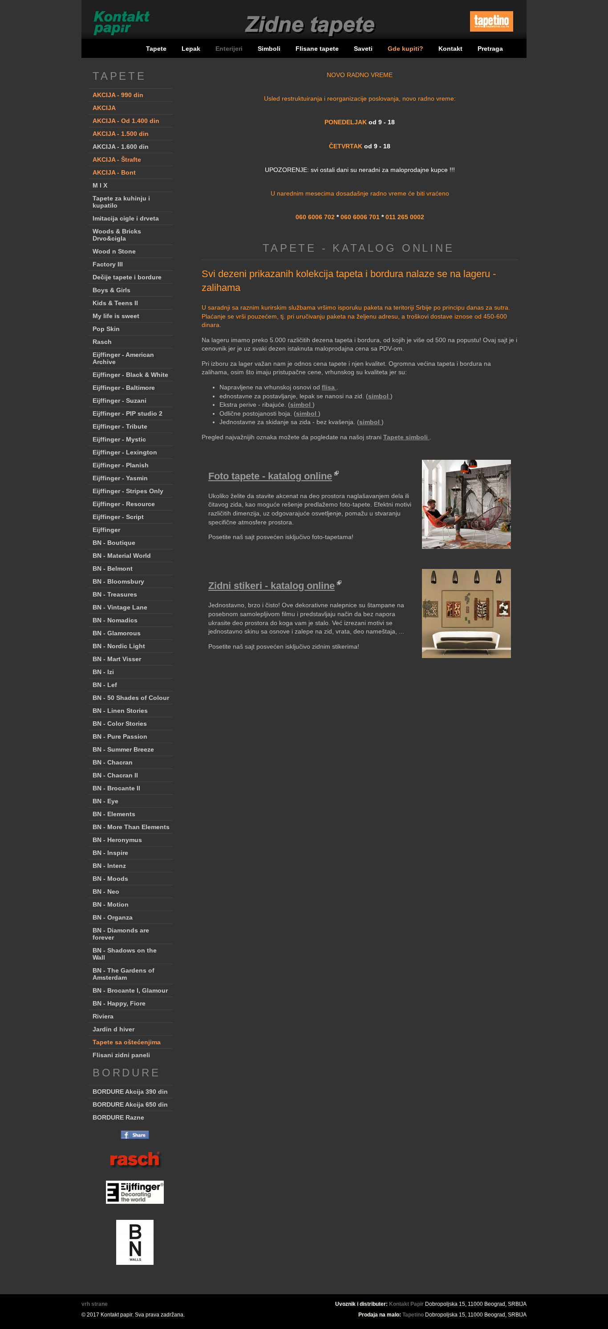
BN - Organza (113, 917)
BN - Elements (114, 814)
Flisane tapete (317, 48)
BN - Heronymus (117, 839)
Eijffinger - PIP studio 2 (127, 413)
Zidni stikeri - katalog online (271, 585)
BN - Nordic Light (119, 646)
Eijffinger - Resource (124, 503)
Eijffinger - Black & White (130, 374)
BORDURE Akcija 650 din (130, 1104)
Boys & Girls (111, 290)
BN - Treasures (115, 594)
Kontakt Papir (406, 1304)
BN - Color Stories (120, 723)
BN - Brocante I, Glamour (130, 990)
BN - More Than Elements (131, 826)
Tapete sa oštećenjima (127, 1042)
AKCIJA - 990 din (118, 94)
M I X (100, 185)
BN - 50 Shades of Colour (131, 697)
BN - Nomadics (115, 620)
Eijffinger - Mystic (119, 439)
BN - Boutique (114, 542)
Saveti (363, 48)
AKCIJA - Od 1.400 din (126, 120)
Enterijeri (229, 48)
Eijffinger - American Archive (123, 358)
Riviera (103, 1016)
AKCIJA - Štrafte (117, 159)
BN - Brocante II (116, 788)
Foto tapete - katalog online (270, 476)
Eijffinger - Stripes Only (128, 491)
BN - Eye (105, 801)
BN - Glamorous (117, 633)
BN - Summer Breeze (123, 749)
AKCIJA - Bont (114, 172)
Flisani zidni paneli (121, 1055)
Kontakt (450, 48)
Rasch (102, 341)
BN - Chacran (113, 762)
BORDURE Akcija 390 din (130, 1091)
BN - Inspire (110, 852)
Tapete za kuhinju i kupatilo (121, 202)
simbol (379, 396)
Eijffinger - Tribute (120, 426)
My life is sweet (116, 315)
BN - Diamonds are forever (121, 934)
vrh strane (94, 1304)
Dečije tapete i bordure (127, 277)
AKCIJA (104, 107)
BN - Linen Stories (120, 710)
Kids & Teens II (115, 303)
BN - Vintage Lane (120, 607)
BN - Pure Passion (120, 736)
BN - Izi (103, 671)
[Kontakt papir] (117, 37)
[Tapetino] (491, 35)
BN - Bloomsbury (118, 581)
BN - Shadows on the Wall (125, 954)
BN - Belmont (113, 568)
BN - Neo (106, 891)
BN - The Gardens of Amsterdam (123, 974)
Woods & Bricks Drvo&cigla (117, 235)
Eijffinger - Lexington (125, 452)
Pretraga (490, 48)
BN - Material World (122, 555)
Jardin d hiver (113, 1029)
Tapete (156, 48)
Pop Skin (106, 328)
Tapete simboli (406, 437)
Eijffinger (106, 529)
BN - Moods (110, 878)
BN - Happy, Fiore (119, 1003)
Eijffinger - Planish (121, 465)
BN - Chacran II (115, 775)
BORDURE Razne (118, 1117)
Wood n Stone (114, 251)
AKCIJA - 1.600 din (121, 146)
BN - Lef (105, 684)
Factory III (108, 264)
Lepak (191, 48)
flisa (329, 387)
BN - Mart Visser (117, 658)
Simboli (269, 48)
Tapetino (413, 1315)
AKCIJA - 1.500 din (121, 133)
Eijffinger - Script (118, 516)
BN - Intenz (109, 865)
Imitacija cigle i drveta (126, 218)
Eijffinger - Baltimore (124, 387)
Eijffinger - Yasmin (120, 478)
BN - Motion (111, 904)
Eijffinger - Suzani (119, 400)
